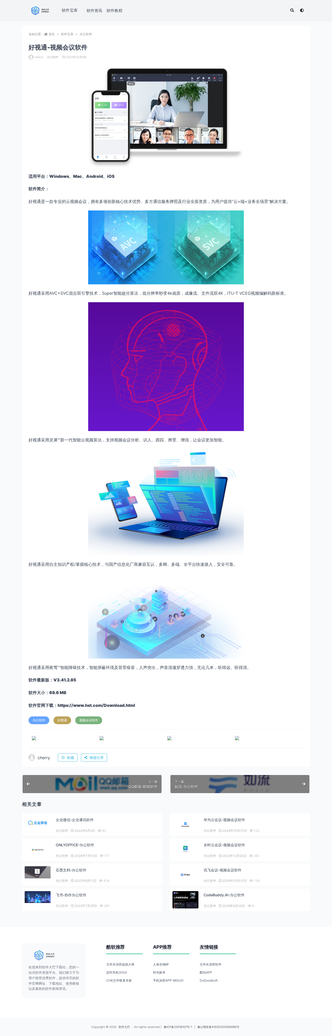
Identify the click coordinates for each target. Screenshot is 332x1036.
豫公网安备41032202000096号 (218, 1027)
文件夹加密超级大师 (120, 964)
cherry (38, 57)
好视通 (62, 720)
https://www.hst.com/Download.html (96, 705)
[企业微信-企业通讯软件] (38, 823)
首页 (52, 34)
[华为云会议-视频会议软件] (185, 824)
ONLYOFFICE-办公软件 (75, 845)
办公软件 (86, 34)
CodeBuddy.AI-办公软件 (224, 895)
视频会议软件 (88, 720)
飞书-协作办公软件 (71, 895)
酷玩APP (206, 972)
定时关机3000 (116, 972)
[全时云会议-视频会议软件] (185, 849)
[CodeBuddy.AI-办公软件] (185, 902)
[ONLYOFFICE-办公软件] (38, 849)
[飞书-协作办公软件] (38, 897)
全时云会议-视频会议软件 (224, 845)
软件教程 (114, 10)
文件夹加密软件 (211, 964)
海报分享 (96, 757)
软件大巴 (124, 1027)
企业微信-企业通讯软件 (75, 819)
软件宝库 (70, 10)
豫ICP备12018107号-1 (178, 1027)
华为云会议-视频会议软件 (224, 819)
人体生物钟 (161, 964)
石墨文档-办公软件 (71, 870)
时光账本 (159, 972)
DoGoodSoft (209, 980)
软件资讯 (94, 10)
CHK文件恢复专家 (119, 980)
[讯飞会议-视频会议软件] (185, 875)
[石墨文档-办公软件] (38, 872)
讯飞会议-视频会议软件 (222, 870)
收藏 (70, 757)
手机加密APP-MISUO (168, 980)
